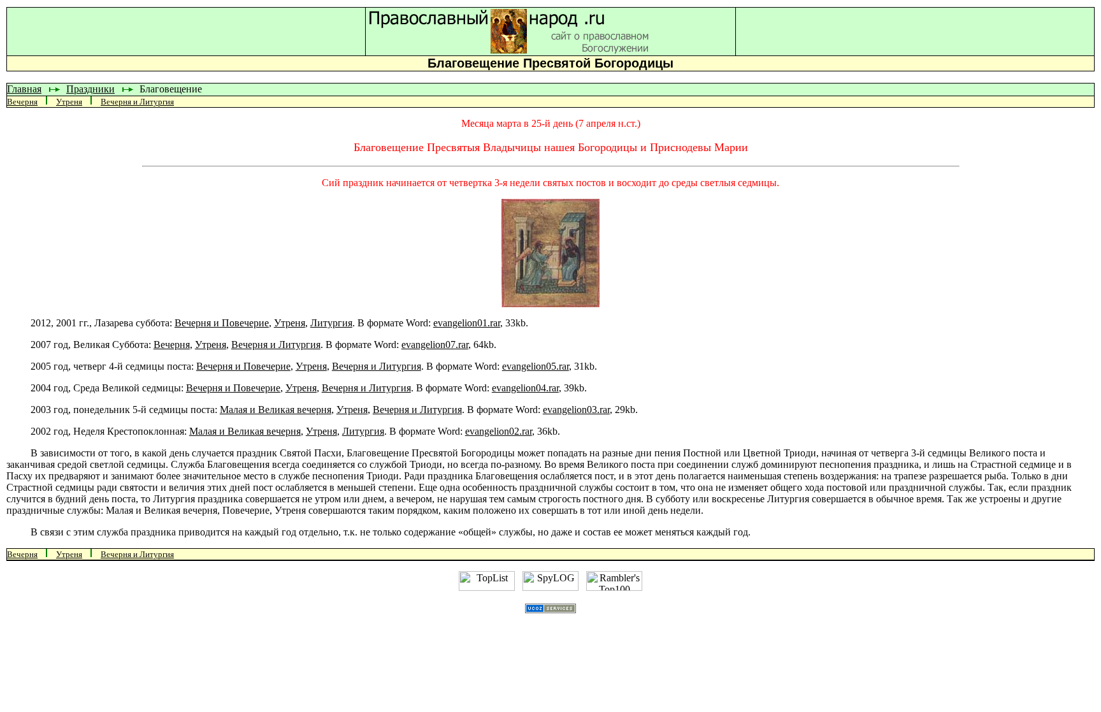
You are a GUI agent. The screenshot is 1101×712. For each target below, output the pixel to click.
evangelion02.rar (498, 431)
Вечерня (22, 101)
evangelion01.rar (466, 322)
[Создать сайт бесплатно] (550, 609)
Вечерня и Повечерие (222, 322)
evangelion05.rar (535, 366)
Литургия (331, 322)
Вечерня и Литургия (137, 101)
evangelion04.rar (525, 387)
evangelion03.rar (576, 409)
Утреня (69, 101)
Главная (24, 89)
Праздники (90, 89)
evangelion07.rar (434, 344)
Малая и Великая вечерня (275, 409)
